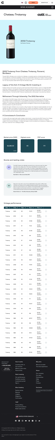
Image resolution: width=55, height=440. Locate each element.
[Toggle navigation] (52, 2)
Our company (39, 373)
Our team (38, 375)
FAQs (37, 379)
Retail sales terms (20, 408)
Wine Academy (19, 387)
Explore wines (19, 390)
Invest (33, 2)
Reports (17, 392)
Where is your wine (20, 368)
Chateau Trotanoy (15, 14)
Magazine (18, 396)
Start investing (19, 374)
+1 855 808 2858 (6, 365)
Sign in (17, 383)
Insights (17, 394)
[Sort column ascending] (9, 208)
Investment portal (20, 381)
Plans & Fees (18, 370)
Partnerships (39, 377)
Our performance (20, 377)
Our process (18, 366)
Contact (38, 383)
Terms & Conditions (20, 406)
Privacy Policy (19, 404)
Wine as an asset (40, 364)
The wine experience (42, 366)
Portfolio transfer (20, 379)
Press (37, 381)
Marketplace (44, 2)
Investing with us (20, 364)
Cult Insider (18, 398)
